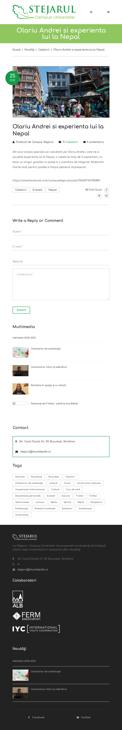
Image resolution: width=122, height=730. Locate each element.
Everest (37, 189)
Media (54, 502)
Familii (79, 496)
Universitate (22, 515)
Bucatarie (36, 477)
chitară (53, 483)
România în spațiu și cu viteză (48, 385)
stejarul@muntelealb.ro (35, 451)
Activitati (20, 477)
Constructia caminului (89, 483)
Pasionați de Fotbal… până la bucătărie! (54, 403)
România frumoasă (45, 508)
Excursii (66, 496)
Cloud (67, 483)
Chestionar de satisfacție (46, 348)
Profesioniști (21, 508)
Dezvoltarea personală (28, 496)
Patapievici (96, 502)
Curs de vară (73, 489)
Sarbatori (67, 508)
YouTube (86, 717)
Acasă (16, 49)
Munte (67, 502)
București (54, 477)
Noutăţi (29, 49)
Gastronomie (22, 502)
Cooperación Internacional (30, 489)
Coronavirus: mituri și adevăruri (49, 367)
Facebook (38, 717)
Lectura (40, 502)
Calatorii (43, 49)
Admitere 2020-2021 (24, 337)
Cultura (55, 489)
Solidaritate (85, 508)
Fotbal (93, 496)
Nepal (52, 189)
